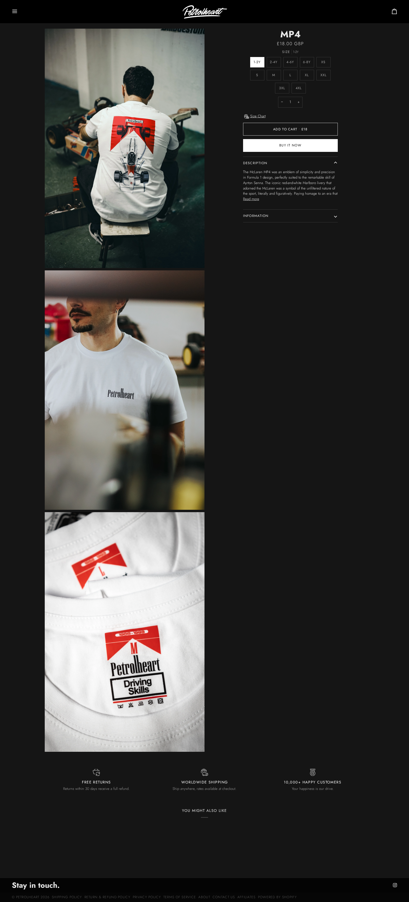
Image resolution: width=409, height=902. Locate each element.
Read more (251, 199)
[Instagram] (395, 885)
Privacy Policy (147, 897)
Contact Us (224, 897)
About (204, 897)
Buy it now (290, 145)
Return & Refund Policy (107, 897)
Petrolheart (28, 897)
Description (255, 163)
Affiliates (246, 897)
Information (256, 215)
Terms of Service (179, 897)
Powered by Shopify (277, 897)
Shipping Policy (67, 897)
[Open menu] (19, 11)
